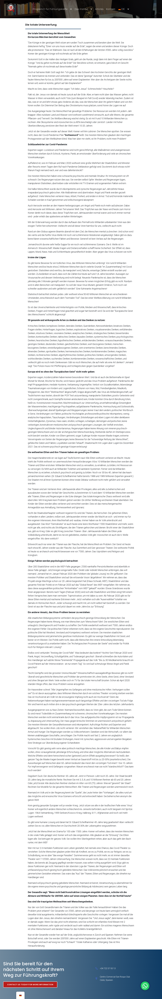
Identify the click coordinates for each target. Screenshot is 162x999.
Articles (99, 9)
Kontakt (110, 9)
